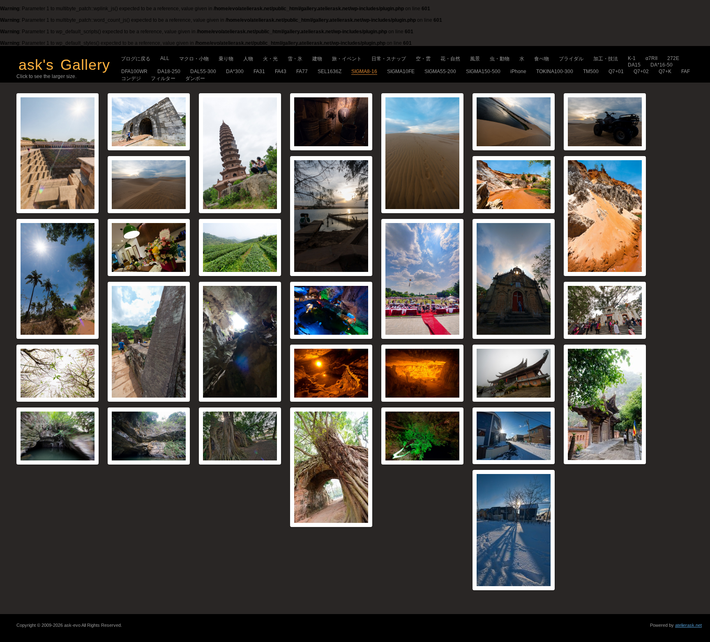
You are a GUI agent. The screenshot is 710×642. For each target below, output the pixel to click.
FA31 (259, 71)
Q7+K (665, 71)
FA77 (302, 71)
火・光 (270, 59)
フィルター (163, 78)
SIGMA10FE (401, 71)
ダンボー (195, 78)
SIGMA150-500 (483, 71)
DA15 (634, 65)
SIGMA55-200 (440, 71)
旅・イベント (347, 59)
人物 (248, 59)
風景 (475, 59)
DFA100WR (134, 71)
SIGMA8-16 (364, 71)
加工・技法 (605, 59)
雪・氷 (295, 59)
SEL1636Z (329, 71)
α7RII (651, 58)
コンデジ (131, 78)
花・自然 (450, 59)
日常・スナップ (388, 59)
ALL (164, 58)
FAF (685, 71)
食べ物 (541, 59)
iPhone (518, 71)
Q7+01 (616, 71)
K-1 (632, 58)
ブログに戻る (135, 59)
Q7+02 (641, 71)
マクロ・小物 (194, 59)
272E (673, 58)
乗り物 (226, 59)
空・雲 (423, 59)
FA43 (280, 71)
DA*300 (235, 71)
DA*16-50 (661, 65)
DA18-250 (168, 71)
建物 (317, 59)
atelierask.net (688, 625)
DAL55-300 (203, 71)
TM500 (591, 71)
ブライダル (571, 59)
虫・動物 (499, 59)
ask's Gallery (64, 64)
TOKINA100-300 (554, 71)
